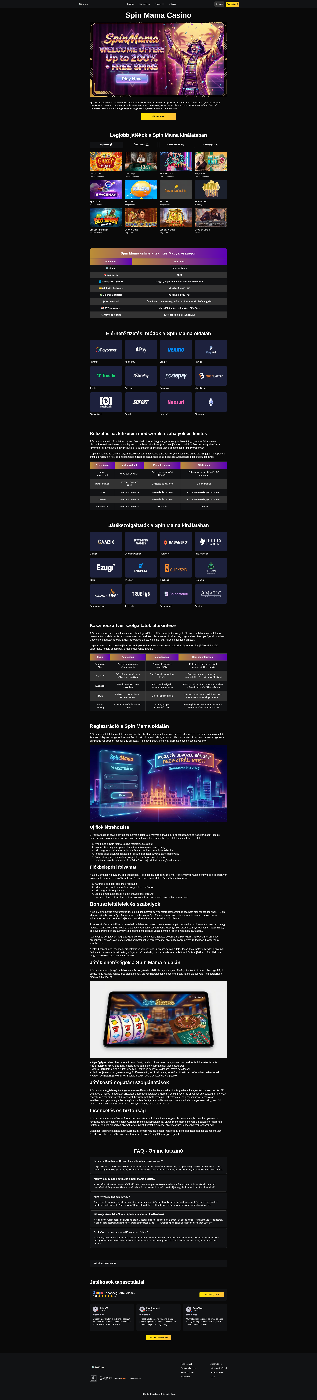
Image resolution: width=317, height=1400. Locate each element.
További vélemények (158, 1338)
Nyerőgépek (209, 145)
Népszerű (104, 145)
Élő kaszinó (139, 145)
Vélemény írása (212, 1295)
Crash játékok (173, 145)
